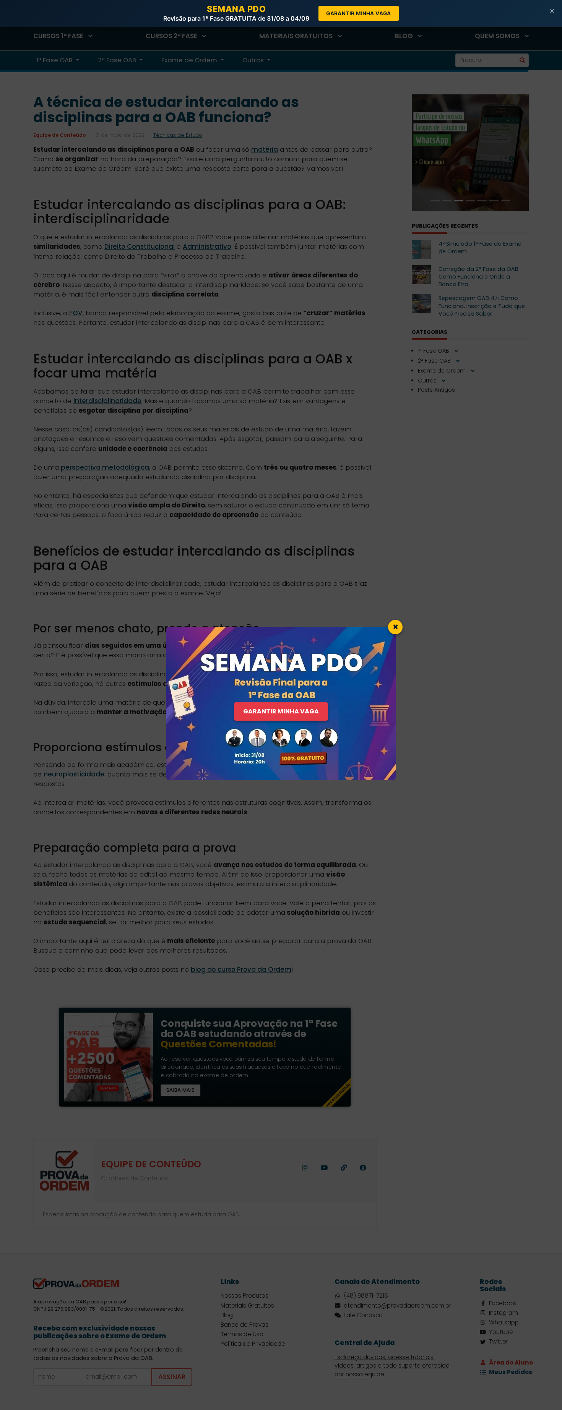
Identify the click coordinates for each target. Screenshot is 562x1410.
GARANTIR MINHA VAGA (281, 711)
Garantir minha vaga (358, 13)
